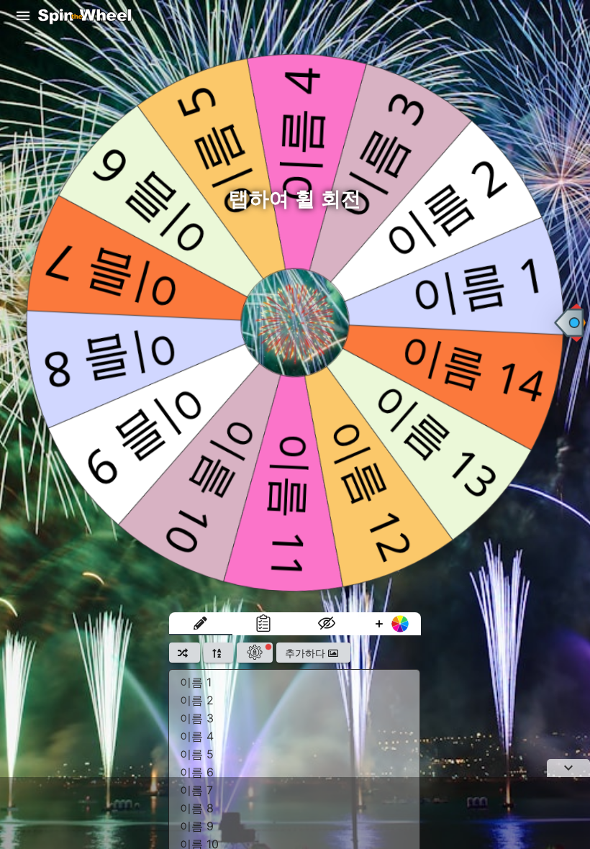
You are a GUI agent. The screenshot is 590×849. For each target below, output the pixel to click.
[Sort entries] (218, 653)
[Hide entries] (326, 623)
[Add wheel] (390, 623)
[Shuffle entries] (184, 653)
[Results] (264, 623)
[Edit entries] (200, 623)
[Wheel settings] (255, 653)
